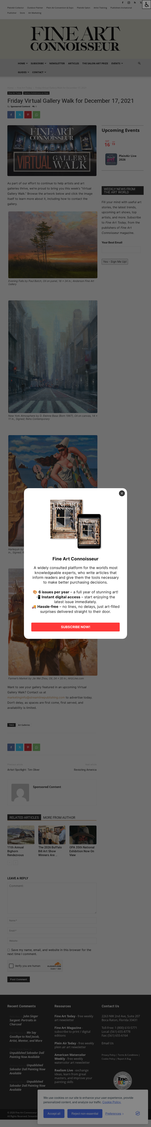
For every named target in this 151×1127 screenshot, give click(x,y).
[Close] (122, 493)
